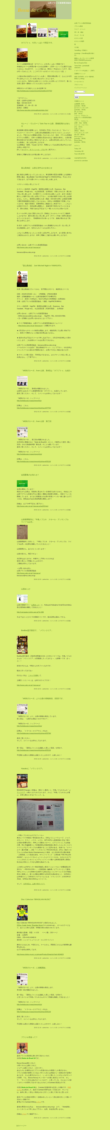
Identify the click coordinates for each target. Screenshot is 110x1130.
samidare (85, 160)
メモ (60, 114)
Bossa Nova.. (78, 140)
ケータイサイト (79, 81)
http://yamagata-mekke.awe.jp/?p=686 (30, 612)
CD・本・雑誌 (78, 32)
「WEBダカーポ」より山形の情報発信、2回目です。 (43, 699)
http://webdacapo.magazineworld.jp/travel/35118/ (34, 461)
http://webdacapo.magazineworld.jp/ (29, 454)
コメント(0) (53, 114)
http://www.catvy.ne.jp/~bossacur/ (28, 247)
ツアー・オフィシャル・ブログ (34, 150)
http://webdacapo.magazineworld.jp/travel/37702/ (34, 408)
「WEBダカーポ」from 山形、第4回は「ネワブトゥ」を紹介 (46, 371)
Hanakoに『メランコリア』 (32, 769)
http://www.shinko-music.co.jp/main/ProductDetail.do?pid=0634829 (40, 954)
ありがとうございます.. (81, 108)
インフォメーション (80, 87)
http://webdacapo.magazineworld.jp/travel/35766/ (34, 733)
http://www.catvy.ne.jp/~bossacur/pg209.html (32, 506)
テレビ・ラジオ (79, 35)
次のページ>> (21, 1126)
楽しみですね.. (79, 111)
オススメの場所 (79, 41)
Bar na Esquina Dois (80, 63)
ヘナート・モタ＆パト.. (81, 115)
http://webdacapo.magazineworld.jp (29, 401)
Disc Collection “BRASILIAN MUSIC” (36, 899)
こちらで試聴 (33, 675)
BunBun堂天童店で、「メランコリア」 (37, 630)
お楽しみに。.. (79, 129)
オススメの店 (66, 114)
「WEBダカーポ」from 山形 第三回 (36, 421)
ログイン (77, 145)
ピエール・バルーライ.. (81, 125)
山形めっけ (25, 589)
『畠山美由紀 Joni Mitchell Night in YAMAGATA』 (42, 266)
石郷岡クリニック (80, 73)
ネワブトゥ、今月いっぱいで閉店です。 (37, 43)
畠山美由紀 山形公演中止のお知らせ (36, 168)
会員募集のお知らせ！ (30, 475)
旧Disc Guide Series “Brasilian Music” (30, 925)
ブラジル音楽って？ (29, 1037)
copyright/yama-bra (80, 158)
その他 (76, 47)
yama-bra (46, 114)
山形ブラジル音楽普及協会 (82, 23)
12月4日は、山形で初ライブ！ (34, 884)
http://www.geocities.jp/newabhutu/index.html (32, 110)
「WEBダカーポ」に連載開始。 (34, 968)
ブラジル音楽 (66, 158)
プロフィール (78, 84)
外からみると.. (79, 136)
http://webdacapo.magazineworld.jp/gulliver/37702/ (34, 91)
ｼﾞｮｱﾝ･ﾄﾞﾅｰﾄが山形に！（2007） (84, 70)
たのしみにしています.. (81, 132)
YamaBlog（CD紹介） (81, 50)
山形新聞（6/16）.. (80, 104)
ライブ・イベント (80, 29)
